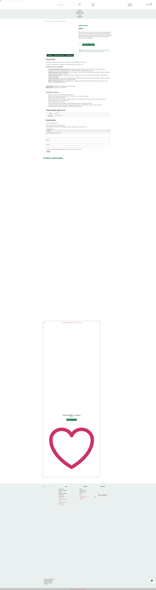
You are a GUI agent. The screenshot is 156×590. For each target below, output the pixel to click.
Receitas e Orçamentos (63, 493)
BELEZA (95, 50)
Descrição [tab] (50, 55)
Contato (60, 491)
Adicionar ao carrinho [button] (71, 419)
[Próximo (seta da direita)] (154, 295)
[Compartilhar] (152, 1)
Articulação (86, 50)
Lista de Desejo (61, 496)
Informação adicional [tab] (59, 55)
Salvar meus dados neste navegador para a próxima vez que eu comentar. (64, 149)
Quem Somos (61, 497)
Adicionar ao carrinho (88, 44)
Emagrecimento (82, 491)
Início (44, 21)
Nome (47, 139)
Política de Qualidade (62, 490)
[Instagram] (97, 489)
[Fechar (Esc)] (154, 1)
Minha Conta (61, 494)
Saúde (81, 493)
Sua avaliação (49, 129)
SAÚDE (47, 21)
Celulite (99, 50)
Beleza (81, 494)
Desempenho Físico (83, 490)
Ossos (85, 51)
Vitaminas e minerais (54, 21)
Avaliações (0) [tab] (69, 55)
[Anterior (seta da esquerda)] (2, 295)
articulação (91, 50)
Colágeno (103, 50)
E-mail (48, 144)
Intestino (107, 50)
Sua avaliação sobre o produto (53, 132)
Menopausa (81, 51)
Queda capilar (89, 51)
